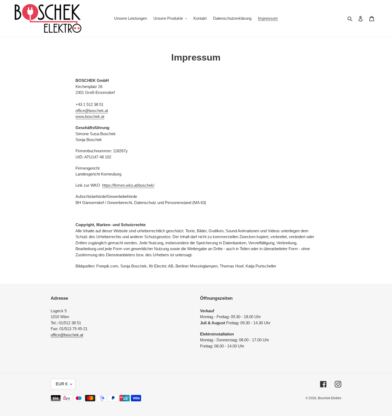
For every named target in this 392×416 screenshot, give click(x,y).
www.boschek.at (89, 116)
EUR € (61, 384)
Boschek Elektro (329, 398)
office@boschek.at (91, 110)
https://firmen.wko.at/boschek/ (128, 185)
